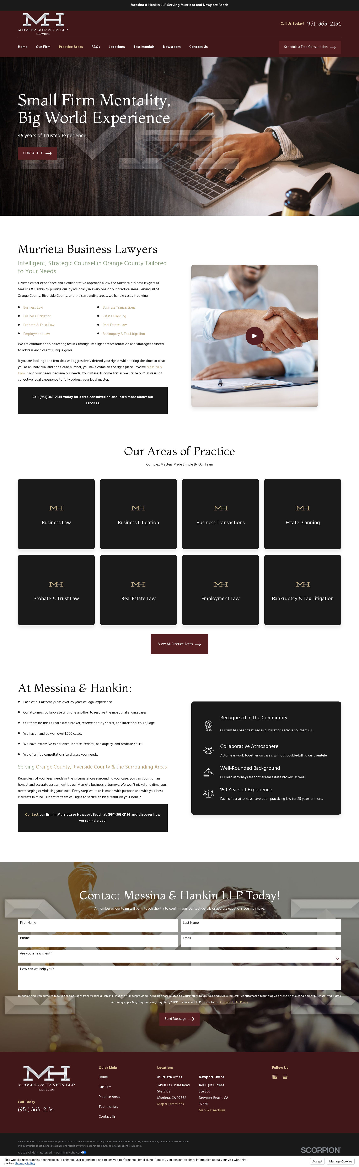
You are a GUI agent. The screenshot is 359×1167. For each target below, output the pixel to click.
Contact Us (107, 1116)
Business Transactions (119, 307)
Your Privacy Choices (67, 1152)
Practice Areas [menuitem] (71, 47)
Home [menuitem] (22, 47)
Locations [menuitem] (117, 47)
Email (187, 938)
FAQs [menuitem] (95, 47)
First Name (28, 923)
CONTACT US (33, 153)
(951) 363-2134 (36, 1109)
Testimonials (108, 1107)
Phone (25, 938)
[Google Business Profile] (274, 1076)
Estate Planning (114, 316)
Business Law (33, 307)
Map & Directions (170, 1104)
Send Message (175, 1019)
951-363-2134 (324, 24)
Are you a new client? (36, 954)
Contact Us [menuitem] (198, 47)
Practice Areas (109, 1097)
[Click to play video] (254, 336)
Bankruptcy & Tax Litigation (124, 334)
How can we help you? (37, 969)
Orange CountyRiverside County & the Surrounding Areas (101, 767)
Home (103, 1077)
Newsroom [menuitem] (172, 47)
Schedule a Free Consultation (306, 47)
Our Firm (105, 1087)
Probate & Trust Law (38, 325)
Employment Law (36, 334)
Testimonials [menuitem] (144, 47)
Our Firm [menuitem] (43, 47)
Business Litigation (37, 316)
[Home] (43, 24)
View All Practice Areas (175, 644)
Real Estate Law (115, 325)
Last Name (191, 923)
